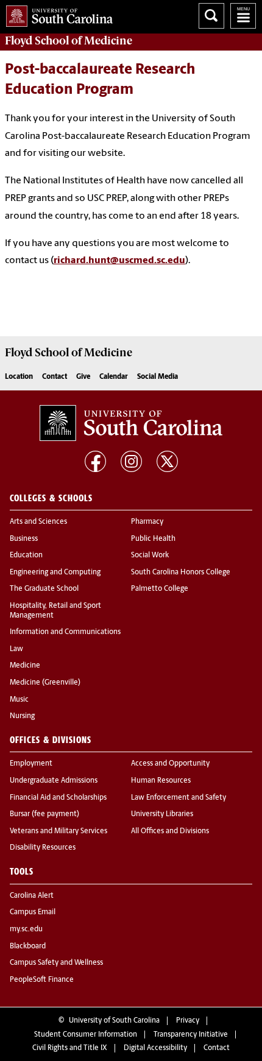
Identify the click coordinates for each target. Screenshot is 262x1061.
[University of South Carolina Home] (56, 13)
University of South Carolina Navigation (243, 16)
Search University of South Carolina (211, 16)
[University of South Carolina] (131, 423)
